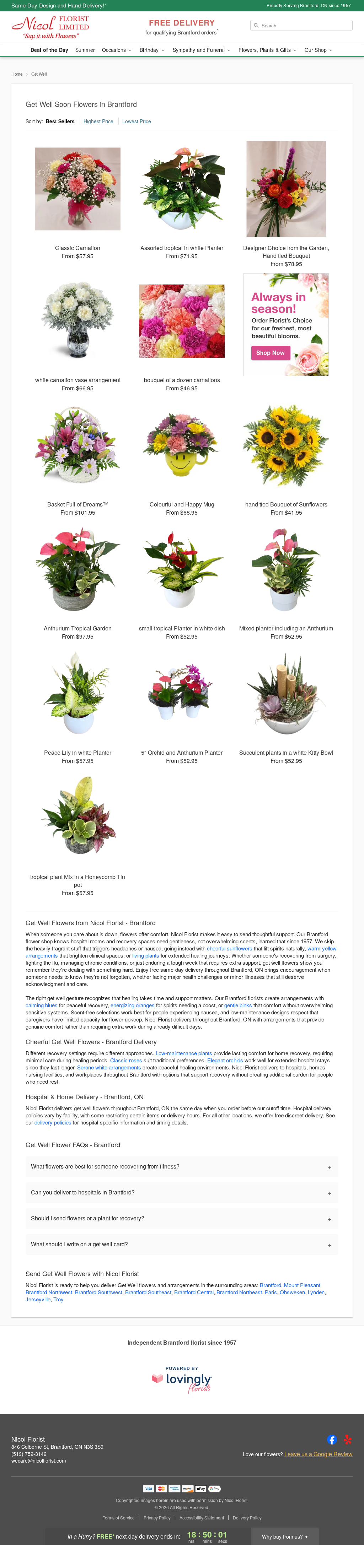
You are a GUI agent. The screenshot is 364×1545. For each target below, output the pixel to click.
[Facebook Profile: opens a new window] (332, 1439)
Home (17, 74)
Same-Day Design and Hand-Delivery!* (59, 5)
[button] (345, 1515)
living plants (145, 955)
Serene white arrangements (109, 1067)
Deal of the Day (49, 49)
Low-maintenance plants (184, 1053)
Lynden (316, 1292)
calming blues (42, 1005)
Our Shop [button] (316, 49)
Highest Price (98, 121)
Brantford (270, 1285)
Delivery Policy (247, 1518)
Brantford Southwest (98, 1292)
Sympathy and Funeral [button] (199, 49)
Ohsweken (292, 1292)
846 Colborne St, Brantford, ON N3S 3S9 (57, 1446)
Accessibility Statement (202, 1518)
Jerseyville (38, 1299)
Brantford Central (194, 1292)
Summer (85, 49)
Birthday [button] (150, 49)
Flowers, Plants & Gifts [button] (265, 49)
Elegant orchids (225, 1060)
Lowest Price (136, 121)
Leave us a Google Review (318, 1454)
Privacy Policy (157, 1518)
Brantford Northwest (49, 1292)
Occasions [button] (114, 49)
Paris (271, 1292)
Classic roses (126, 1060)
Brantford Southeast (148, 1292)
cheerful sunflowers (229, 948)
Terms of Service (119, 1518)
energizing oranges (133, 1005)
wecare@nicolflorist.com (38, 1460)
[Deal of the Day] (286, 324)
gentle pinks (238, 1005)
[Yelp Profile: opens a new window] (348, 1439)
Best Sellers (60, 121)
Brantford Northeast (239, 1292)
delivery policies (52, 1122)
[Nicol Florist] (62, 27)
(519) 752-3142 (29, 1453)
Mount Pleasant (302, 1285)
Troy (58, 1299)
